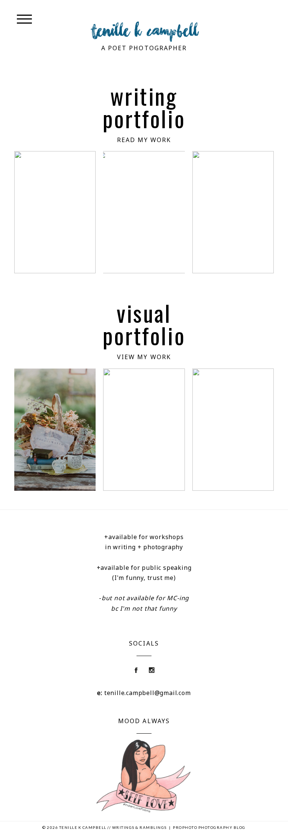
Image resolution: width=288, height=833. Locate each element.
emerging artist (144, 430)
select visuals (232, 430)
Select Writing (232, 213)
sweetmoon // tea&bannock (54, 430)
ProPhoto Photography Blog (209, 827)
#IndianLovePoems (61, 213)
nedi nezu (143, 213)
